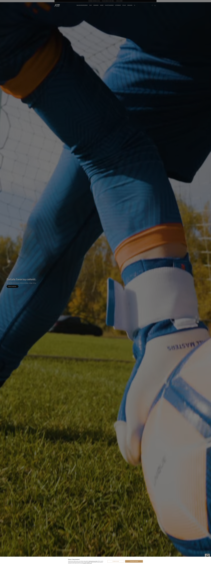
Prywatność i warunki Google (87, 563)
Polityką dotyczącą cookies (93, 561)
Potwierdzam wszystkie (134, 561)
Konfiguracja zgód (116, 561)
